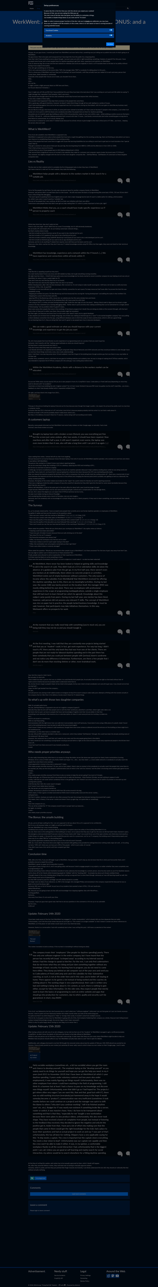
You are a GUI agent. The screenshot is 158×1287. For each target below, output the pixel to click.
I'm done (110, 44)
